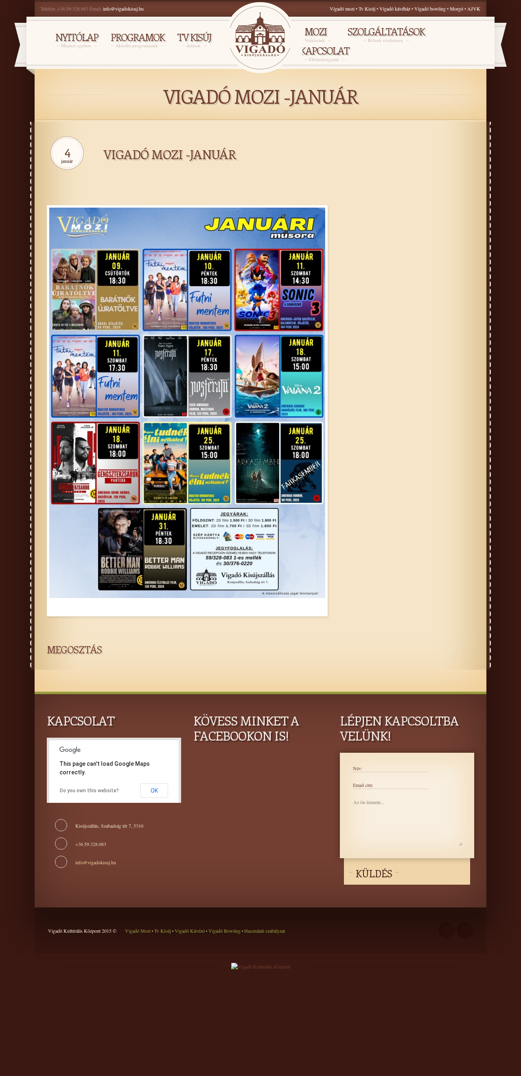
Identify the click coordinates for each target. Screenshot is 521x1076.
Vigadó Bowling (224, 930)
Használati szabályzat (264, 930)
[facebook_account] (447, 930)
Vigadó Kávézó (190, 930)
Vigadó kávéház (394, 8)
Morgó (457, 8)
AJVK (473, 8)
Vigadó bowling (430, 8)
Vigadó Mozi (138, 930)
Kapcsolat (324, 53)
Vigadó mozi (342, 8)
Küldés (374, 873)
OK (154, 790)
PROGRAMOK (137, 40)
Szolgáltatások (386, 34)
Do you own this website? (89, 790)
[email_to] (465, 930)
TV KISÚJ (194, 40)
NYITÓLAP (76, 40)
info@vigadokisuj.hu (123, 8)
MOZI (315, 34)
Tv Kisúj (367, 8)
